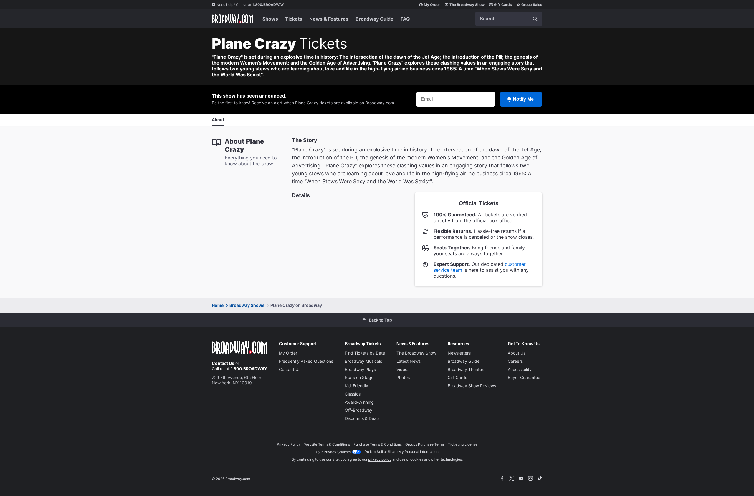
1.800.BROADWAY (250, 4)
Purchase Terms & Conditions (377, 444)
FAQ (405, 19)
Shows (270, 19)
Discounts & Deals (362, 418)
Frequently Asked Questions (306, 361)
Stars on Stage (359, 377)
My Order (432, 4)
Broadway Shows (246, 305)
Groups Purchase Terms (424, 444)
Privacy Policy (289, 444)
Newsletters (459, 352)
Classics (353, 393)
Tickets (293, 19)
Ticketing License (462, 444)
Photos (403, 377)
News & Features (328, 19)
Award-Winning (359, 402)
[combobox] (508, 19)
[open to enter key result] (535, 19)
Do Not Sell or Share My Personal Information (401, 451)
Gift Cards (503, 4)
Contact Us (223, 363)
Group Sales (531, 4)
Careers (515, 361)
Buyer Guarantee (524, 377)
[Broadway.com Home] (232, 18)
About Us (516, 352)
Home (218, 305)
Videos (402, 369)
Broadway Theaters (466, 369)
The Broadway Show (467, 4)
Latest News (408, 361)
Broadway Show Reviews (472, 385)
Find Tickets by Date (365, 352)
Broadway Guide (374, 19)
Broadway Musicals (363, 361)
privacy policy (379, 459)
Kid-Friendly (356, 385)
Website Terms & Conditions (327, 444)
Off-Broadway (358, 410)
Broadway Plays (360, 369)
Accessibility (520, 369)
